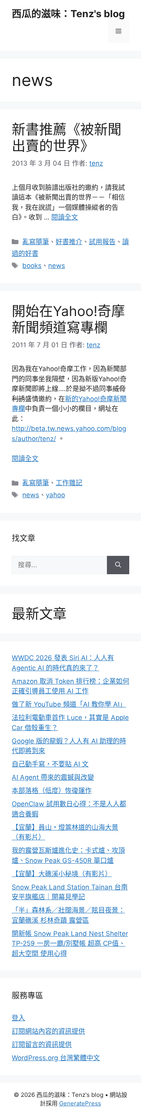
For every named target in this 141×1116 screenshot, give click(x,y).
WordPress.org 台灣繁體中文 (56, 1058)
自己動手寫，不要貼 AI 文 (50, 764)
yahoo (55, 495)
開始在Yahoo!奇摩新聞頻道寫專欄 (68, 319)
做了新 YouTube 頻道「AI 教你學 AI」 (69, 704)
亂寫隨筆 (35, 242)
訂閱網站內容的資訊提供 (48, 1031)
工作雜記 (69, 483)
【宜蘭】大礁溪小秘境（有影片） (62, 874)
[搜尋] (118, 565)
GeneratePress (80, 1103)
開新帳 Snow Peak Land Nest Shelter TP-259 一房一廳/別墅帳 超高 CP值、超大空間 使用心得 (70, 943)
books (32, 266)
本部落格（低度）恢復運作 (52, 791)
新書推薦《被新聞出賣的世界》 (66, 137)
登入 (18, 1018)
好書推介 (69, 242)
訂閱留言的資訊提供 (42, 1044)
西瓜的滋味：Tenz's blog (68, 14)
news (56, 266)
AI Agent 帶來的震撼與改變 (53, 777)
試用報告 (102, 242)
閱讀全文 (64, 217)
